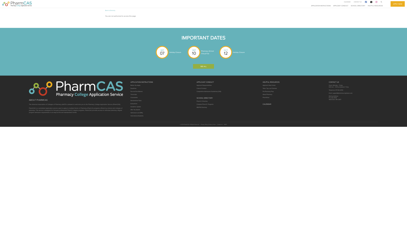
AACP (225, 124)
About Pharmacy (267, 94)
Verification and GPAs (136, 113)
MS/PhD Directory (202, 107)
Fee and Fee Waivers (136, 91)
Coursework (133, 97)
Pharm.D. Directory (202, 101)
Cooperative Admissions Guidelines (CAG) (209, 91)
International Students (136, 116)
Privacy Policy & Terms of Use (208, 124)
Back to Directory (110, 10)
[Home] (17, 4)
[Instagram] (376, 2)
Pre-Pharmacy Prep (268, 91)
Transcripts (133, 94)
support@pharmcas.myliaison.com (342, 93)
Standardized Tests (135, 101)
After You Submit (135, 110)
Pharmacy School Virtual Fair (207, 52)
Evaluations (133, 104)
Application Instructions (321, 6)
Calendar (347, 2)
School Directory (358, 6)
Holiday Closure (175, 52)
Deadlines (133, 88)
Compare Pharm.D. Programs (205, 104)
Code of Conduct (201, 88)
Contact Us (358, 2)
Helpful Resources (375, 6)
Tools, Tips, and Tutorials (270, 88)
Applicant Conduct (340, 6)
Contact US (334, 82)
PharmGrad (266, 97)
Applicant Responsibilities (204, 85)
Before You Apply (135, 85)
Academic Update (135, 107)
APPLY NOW (397, 4)
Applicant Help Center (269, 85)
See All (203, 66)
